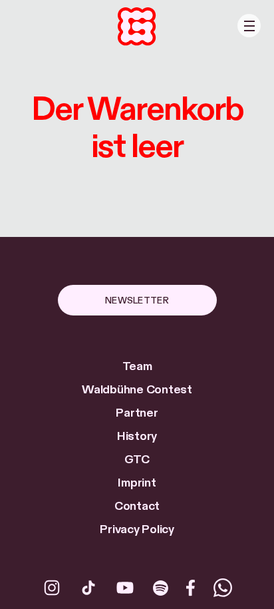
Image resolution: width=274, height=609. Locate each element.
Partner (137, 413)
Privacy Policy (137, 529)
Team (137, 366)
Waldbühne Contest (137, 389)
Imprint (137, 483)
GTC (137, 459)
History (137, 436)
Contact (137, 506)
